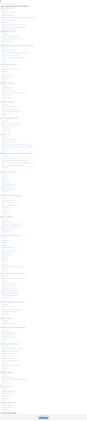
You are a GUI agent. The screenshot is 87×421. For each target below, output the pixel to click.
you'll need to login (48, 416)
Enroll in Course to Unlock (43, 418)
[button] (0, 0)
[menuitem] (0, 2)
